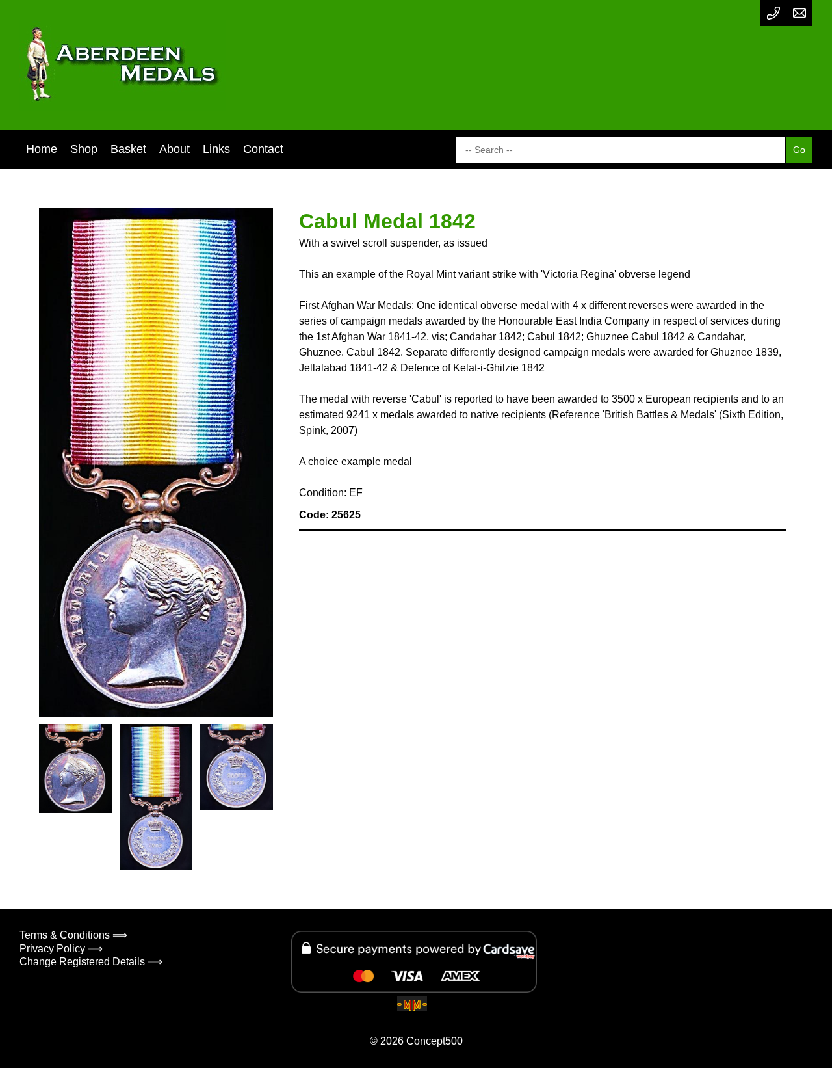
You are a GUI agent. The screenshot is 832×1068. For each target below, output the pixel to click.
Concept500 (434, 1041)
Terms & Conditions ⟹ (73, 935)
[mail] (799, 13)
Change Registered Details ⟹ (91, 961)
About (174, 148)
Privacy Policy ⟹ (61, 948)
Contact (263, 148)
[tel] (773, 13)
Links (216, 148)
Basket (128, 148)
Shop (84, 148)
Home (41, 148)
